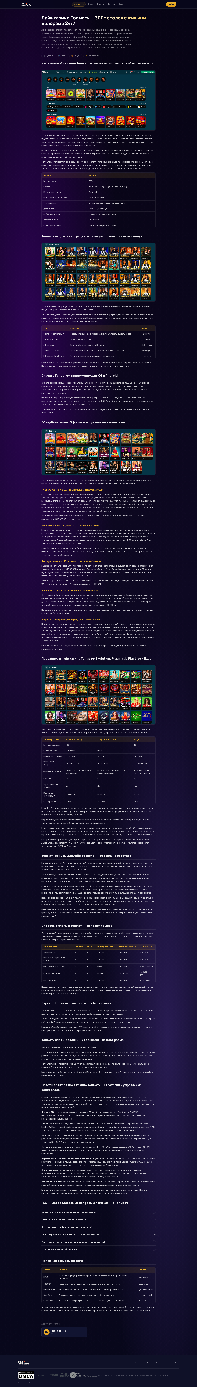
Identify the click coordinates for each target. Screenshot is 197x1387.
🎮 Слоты (62, 56)
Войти (171, 4)
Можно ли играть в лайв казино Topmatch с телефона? (98, 1212)
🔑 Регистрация (92, 56)
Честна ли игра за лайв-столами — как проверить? (98, 1227)
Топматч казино (49, 135)
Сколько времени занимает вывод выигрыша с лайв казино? (98, 1234)
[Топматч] (26, 4)
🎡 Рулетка (48, 56)
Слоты (90, 4)
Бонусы (111, 4)
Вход (121, 4)
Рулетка (100, 4)
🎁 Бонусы (75, 56)
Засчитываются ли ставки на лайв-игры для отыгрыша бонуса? (98, 1242)
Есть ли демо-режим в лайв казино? (98, 1249)
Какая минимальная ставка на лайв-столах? (98, 1219)
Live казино (79, 4)
